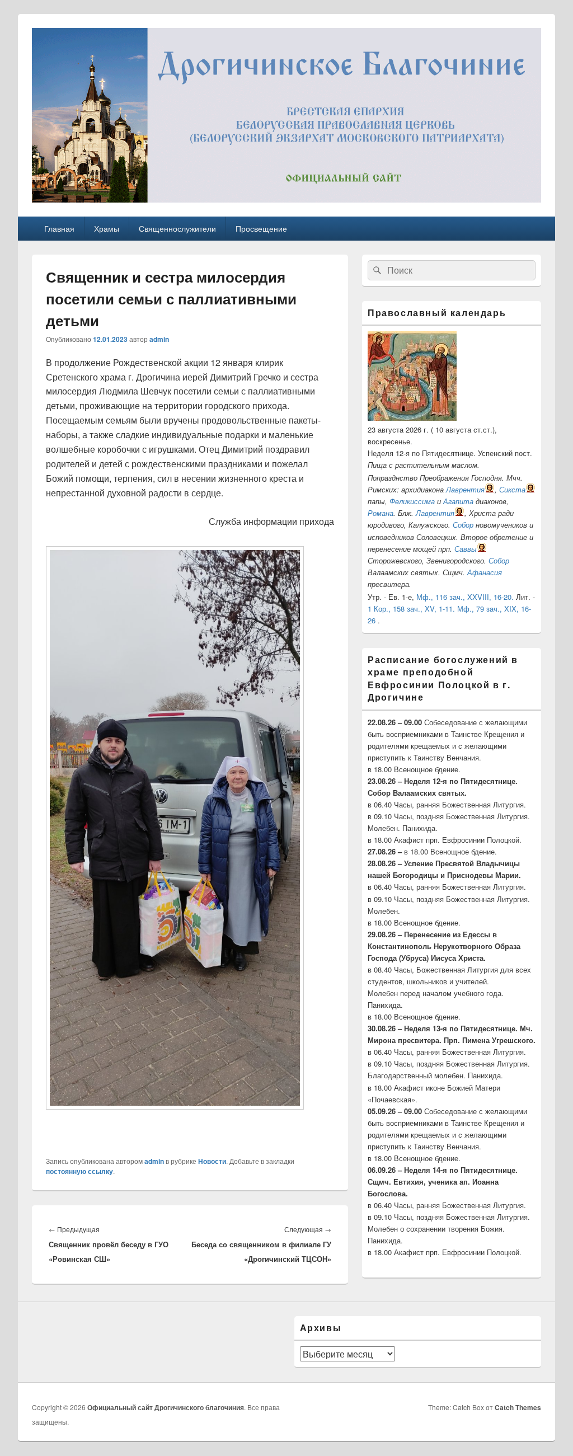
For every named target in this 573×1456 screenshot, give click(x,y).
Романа (380, 513)
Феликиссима (412, 501)
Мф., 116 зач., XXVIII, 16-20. (465, 596)
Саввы (465, 548)
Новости (212, 1161)
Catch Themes (518, 1407)
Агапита (458, 501)
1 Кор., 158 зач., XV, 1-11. (411, 608)
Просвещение (261, 228)
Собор (463, 524)
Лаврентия (465, 489)
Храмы (106, 228)
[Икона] (412, 417)
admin (159, 339)
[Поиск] (376, 270)
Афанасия (484, 572)
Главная (59, 228)
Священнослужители (177, 228)
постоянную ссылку (79, 1171)
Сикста (512, 489)
